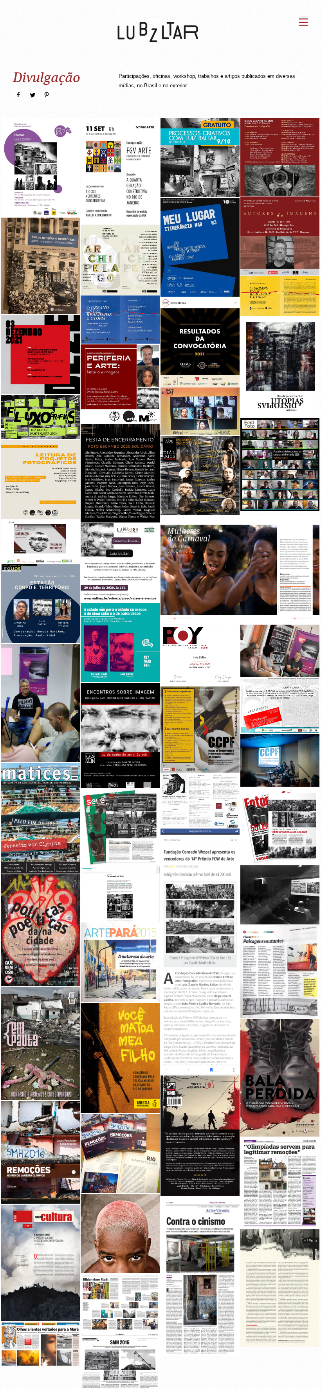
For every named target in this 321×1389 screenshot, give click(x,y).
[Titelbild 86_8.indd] (40, 818)
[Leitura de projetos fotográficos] (40, 479)
